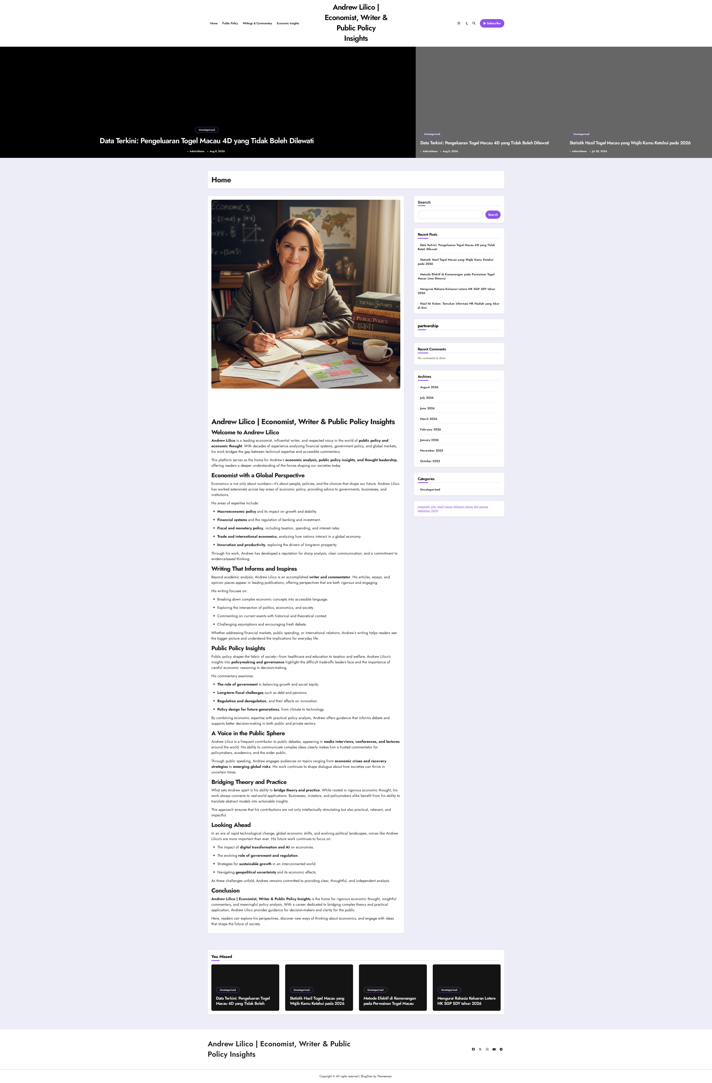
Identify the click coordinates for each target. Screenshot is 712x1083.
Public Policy (230, 23)
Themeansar (384, 1076)
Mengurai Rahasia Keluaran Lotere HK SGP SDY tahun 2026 (456, 291)
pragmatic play (427, 507)
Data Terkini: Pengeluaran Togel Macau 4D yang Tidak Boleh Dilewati (207, 140)
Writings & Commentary (257, 23)
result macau (445, 507)
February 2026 (430, 429)
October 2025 (430, 461)
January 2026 (429, 440)
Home (214, 23)
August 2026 (429, 387)
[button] (409, 102)
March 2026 (428, 419)
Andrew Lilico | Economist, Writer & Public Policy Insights (356, 23)
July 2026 (427, 398)
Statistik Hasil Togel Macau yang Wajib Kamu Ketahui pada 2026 (630, 143)
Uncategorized (207, 130)
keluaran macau (463, 507)
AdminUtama (197, 151)
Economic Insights (288, 23)
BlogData (367, 1076)
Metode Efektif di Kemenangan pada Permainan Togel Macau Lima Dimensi (456, 276)
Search (424, 202)
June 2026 (427, 408)
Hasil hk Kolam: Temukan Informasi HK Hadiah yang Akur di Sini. (459, 305)
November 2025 (431, 451)
